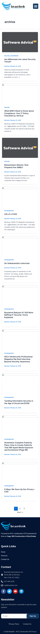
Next (20, 512)
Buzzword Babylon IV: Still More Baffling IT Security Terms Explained (18, 314)
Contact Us (5, 559)
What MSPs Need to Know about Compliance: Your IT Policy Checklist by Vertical (19, 113)
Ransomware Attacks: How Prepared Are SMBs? (16, 166)
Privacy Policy (14, 624)
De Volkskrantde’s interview (17, 263)
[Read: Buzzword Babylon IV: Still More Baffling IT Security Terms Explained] (20, 295)
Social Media (14, 56)
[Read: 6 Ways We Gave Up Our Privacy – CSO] (20, 472)
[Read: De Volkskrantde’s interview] (20, 246)
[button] (35, 6)
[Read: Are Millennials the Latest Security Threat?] (20, 42)
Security (7, 56)
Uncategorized (9, 210)
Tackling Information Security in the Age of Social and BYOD (18, 402)
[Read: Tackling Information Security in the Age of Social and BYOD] (20, 384)
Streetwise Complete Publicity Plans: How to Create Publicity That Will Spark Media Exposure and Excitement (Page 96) (18, 446)
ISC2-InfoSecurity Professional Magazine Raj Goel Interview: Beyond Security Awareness (18, 359)
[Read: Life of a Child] (20, 197)
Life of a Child (10, 214)
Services (4, 556)
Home (3, 552)
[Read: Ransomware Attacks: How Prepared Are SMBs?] (20, 148)
